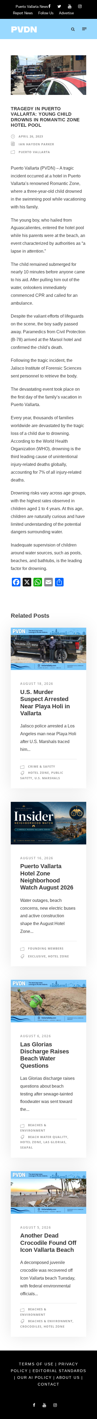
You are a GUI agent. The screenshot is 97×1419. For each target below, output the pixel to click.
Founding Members (46, 948)
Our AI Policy (34, 1377)
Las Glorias (54, 1142)
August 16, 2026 (36, 858)
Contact (49, 1384)
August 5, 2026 (35, 1227)
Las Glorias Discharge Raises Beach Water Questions (44, 1055)
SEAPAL (26, 1147)
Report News (23, 13)
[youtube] (69, 6)
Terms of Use (37, 1364)
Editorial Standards (59, 1371)
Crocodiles (30, 1326)
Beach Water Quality (47, 1137)
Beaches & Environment (50, 1321)
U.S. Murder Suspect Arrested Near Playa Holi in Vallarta (45, 703)
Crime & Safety (41, 766)
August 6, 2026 (35, 1036)
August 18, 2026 (36, 683)
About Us (68, 1377)
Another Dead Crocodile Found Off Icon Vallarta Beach (48, 1242)
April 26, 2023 (31, 136)
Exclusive (37, 956)
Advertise (66, 13)
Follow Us (46, 13)
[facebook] (49, 6)
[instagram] (80, 6)
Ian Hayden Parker (36, 144)
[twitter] (59, 6)
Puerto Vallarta (34, 152)
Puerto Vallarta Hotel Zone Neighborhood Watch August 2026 (46, 877)
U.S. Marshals (47, 778)
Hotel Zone (38, 773)
